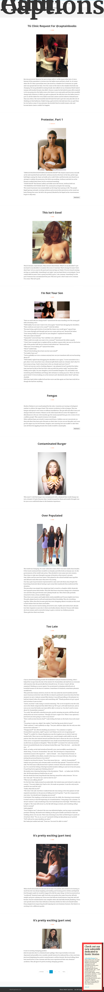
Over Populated (52, 515)
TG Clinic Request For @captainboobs (52, 26)
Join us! (87, 987)
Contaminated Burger (52, 444)
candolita (52, 123)
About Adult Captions (66, 989)
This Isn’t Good (52, 212)
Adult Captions (13, 4)
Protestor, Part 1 (52, 119)
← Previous (41, 971)
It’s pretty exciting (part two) (52, 835)
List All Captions (79, 989)
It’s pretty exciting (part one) (52, 920)
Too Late (52, 626)
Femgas (52, 395)
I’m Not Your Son (52, 293)
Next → (64, 971)
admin (52, 30)
